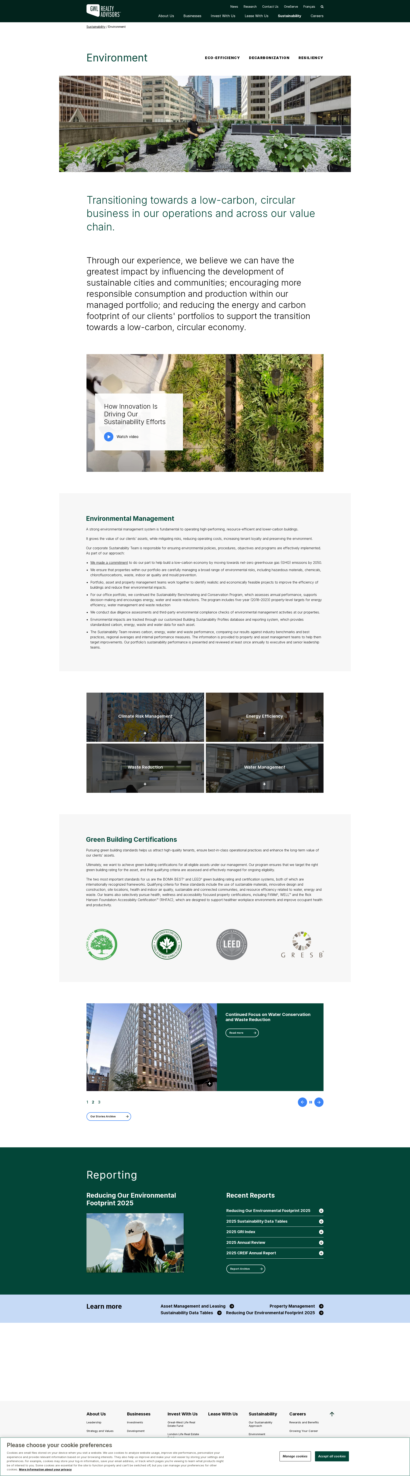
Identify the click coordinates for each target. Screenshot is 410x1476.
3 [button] (99, 1102)
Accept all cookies (332, 1456)
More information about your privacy (45, 1469)
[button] (322, 6)
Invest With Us (223, 16)
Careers (317, 16)
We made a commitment (109, 562)
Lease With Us (256, 16)
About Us (166, 16)
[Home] (106, 10)
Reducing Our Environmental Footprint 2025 (131, 1199)
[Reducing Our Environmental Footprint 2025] (135, 1243)
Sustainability (289, 16)
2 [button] (93, 1102)
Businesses (192, 16)
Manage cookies (295, 1456)
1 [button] (87, 1102)
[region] (205, 1456)
